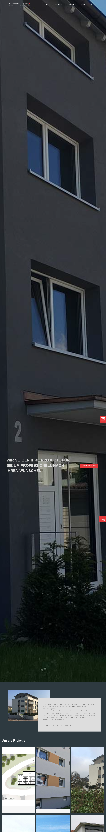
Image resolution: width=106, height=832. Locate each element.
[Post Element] (18, 780)
